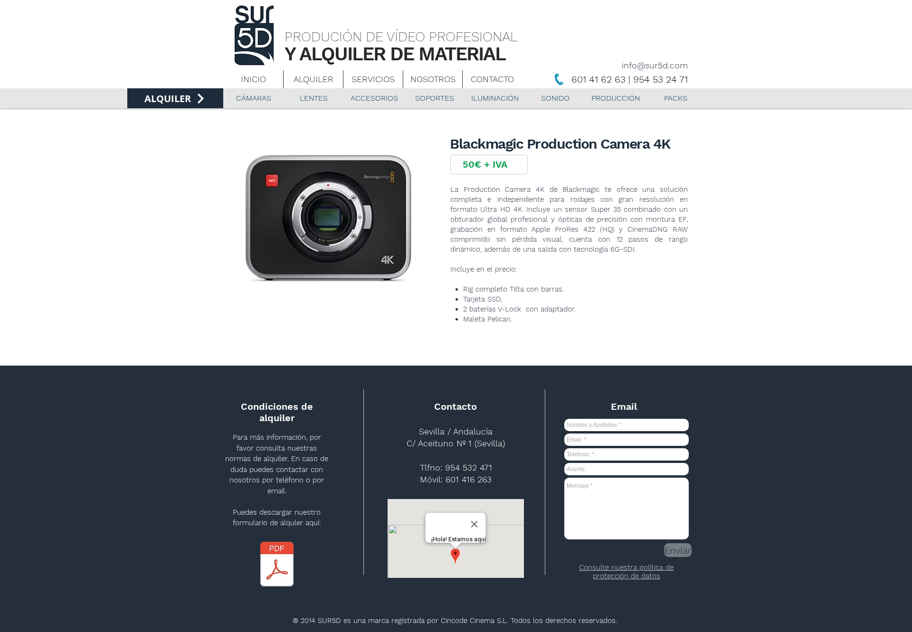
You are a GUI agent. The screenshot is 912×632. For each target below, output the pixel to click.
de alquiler (269, 458)
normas (238, 458)
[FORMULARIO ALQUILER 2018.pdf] (276, 565)
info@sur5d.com (655, 65)
